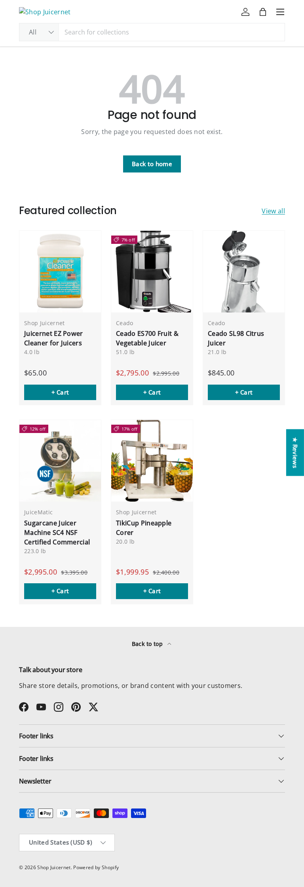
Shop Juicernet (53, 867)
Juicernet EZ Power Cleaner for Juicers (53, 338)
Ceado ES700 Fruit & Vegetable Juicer (147, 338)
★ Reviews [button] (295, 452)
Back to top (148, 644)
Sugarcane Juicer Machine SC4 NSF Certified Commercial (57, 532)
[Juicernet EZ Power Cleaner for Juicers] (60, 271)
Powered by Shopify (96, 867)
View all (273, 211)
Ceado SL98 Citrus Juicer (236, 338)
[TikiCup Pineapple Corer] (152, 461)
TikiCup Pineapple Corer (143, 528)
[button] (263, 12)
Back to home (152, 164)
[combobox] (152, 32)
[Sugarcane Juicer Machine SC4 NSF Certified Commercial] (60, 461)
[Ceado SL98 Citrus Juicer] (244, 271)
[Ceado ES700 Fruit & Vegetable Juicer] (152, 271)
